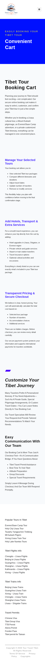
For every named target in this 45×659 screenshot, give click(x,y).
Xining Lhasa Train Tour (15, 538)
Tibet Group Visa (12, 621)
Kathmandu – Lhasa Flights (17, 569)
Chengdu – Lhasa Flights (16, 556)
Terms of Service (17, 654)
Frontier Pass (11, 631)
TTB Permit (10, 625)
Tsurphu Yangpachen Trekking (18, 532)
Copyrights (25, 656)
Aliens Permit (11, 628)
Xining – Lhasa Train (14, 594)
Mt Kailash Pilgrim (13, 535)
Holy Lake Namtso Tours (16, 542)
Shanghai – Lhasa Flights (16, 566)
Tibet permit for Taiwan (15, 634)
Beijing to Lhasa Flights (15, 559)
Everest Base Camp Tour (16, 525)
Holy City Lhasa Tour (14, 529)
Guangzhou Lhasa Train (15, 590)
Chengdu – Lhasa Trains (16, 597)
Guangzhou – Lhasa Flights (17, 563)
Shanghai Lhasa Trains (15, 600)
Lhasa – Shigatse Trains (15, 603)
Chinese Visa (11, 618)
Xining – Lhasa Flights (15, 572)
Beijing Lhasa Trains (14, 587)
